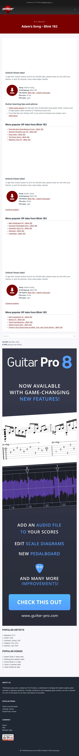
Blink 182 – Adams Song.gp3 (39, 199)
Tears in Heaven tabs (12, 664)
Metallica (7, 635)
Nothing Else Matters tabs (14, 659)
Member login (7, 730)
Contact (44, 750)
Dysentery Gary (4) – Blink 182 (20, 228)
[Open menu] (75, 9)
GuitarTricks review (9, 711)
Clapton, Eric (9, 643)
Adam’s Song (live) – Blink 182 (20, 325)
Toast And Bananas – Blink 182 (21, 322)
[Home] (34, 21)
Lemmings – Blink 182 (17, 234)
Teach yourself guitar (10, 706)
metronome (13, 116)
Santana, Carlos (10, 640)
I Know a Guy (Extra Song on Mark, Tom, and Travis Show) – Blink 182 (36, 327)
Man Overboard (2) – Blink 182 (20, 317)
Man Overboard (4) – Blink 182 (20, 223)
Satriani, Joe (9, 646)
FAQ (3, 728)
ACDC (6, 638)
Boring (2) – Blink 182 (17, 320)
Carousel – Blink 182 (16, 231)
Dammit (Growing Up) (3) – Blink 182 (23, 132)
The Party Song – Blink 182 (19, 137)
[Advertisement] (39, 54)
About (4, 725)
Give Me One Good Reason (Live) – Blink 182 (26, 129)
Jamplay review (8, 709)
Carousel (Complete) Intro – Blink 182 (23, 226)
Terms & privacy (53, 750)
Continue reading (12, 210)
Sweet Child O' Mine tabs (14, 657)
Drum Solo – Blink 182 (17, 134)
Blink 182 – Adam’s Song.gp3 (39, 93)
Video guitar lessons (16, 108)
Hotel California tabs (12, 667)
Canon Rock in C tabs (12, 662)
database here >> (46, 2)
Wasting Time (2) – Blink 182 (19, 140)
